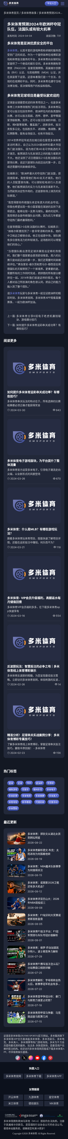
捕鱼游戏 (13, 789)
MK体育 (54, 1103)
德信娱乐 (34, 1103)
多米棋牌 (40, 796)
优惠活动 (53, 802)
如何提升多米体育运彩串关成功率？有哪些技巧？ (38, 326)
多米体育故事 (28, 12)
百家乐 (25, 789)
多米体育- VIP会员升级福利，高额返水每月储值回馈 (34, 600)
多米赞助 (13, 808)
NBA (29, 783)
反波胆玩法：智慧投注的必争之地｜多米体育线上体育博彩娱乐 (33, 668)
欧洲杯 (39, 783)
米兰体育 (13, 1103)
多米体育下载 (33, 1076)
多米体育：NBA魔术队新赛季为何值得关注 (44, 868)
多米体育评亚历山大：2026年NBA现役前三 (43, 900)
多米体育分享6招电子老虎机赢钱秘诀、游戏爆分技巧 (38, 317)
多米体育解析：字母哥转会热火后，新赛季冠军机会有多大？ (44, 982)
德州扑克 (37, 789)
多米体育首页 (11, 12)
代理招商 (40, 802)
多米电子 (51, 789)
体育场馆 (13, 802)
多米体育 (12, 50)
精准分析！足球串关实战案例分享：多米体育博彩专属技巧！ (33, 737)
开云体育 (13, 1097)
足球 (20, 783)
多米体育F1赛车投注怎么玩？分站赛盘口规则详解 (44, 965)
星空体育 (54, 1097)
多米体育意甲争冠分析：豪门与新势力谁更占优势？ (44, 998)
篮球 (11, 783)
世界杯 (50, 783)
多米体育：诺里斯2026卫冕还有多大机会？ (43, 884)
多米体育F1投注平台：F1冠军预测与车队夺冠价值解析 (43, 933)
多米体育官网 (13, 1076)
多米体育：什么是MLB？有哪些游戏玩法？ (32, 531)
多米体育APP (54, 1076)
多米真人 (53, 796)
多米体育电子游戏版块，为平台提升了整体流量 (33, 463)
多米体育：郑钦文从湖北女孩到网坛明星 (44, 835)
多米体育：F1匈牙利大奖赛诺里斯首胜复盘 (44, 917)
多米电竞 (26, 796)
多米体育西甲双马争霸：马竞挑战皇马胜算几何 (44, 1014)
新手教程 (26, 802)
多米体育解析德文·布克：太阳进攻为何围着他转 (43, 851)
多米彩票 (13, 796)
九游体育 (34, 1097)
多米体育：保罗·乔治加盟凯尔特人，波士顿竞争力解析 (43, 949)
